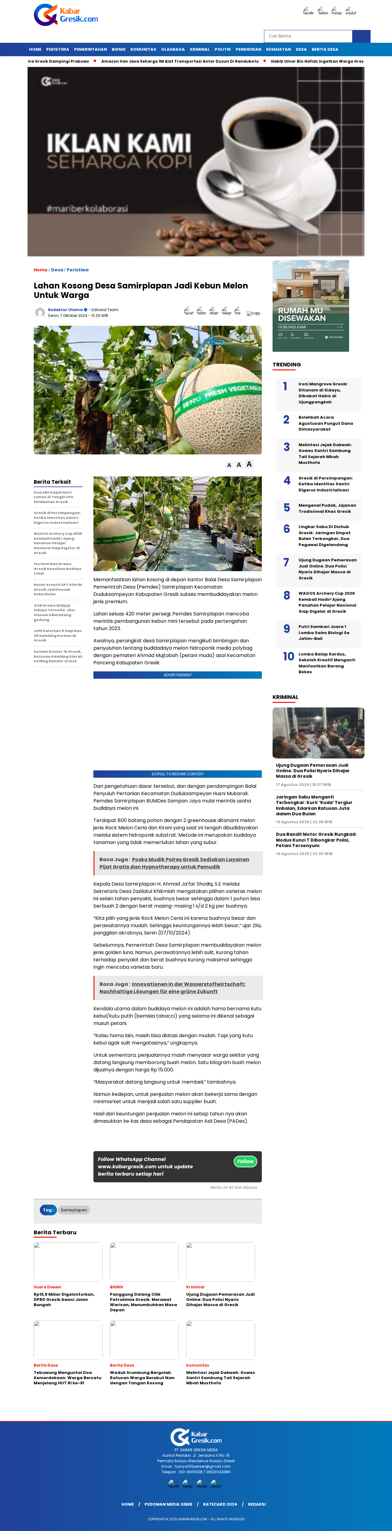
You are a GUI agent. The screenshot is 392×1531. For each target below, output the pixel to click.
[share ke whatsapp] (215, 313)
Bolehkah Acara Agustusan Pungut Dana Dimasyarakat (326, 423)
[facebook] (309, 13)
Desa (301, 49)
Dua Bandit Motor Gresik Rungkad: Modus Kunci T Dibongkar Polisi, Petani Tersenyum (316, 839)
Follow (245, 1161)
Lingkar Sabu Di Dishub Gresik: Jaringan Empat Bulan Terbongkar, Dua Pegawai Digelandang (325, 536)
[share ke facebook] (190, 313)
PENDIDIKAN (248, 49)
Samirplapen (74, 1210)
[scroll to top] (375, 1521)
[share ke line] (240, 313)
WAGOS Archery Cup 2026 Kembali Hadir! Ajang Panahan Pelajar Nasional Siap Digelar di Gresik (327, 602)
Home (35, 49)
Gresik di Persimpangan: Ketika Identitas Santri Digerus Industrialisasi (326, 484)
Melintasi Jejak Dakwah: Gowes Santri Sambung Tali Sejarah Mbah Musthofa (325, 454)
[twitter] (323, 13)
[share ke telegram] (228, 313)
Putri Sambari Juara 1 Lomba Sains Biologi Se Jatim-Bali (324, 632)
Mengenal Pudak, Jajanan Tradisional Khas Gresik (327, 508)
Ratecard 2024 (220, 1504)
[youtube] (351, 13)
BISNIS (119, 49)
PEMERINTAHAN (90, 49)
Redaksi (257, 1504)
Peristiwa (57, 49)
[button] (229, 465)
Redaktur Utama (65, 309)
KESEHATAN (278, 49)
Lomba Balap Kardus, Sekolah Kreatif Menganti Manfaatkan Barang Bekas (327, 663)
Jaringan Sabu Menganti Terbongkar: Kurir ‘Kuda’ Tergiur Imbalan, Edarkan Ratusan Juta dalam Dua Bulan (314, 805)
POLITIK (223, 49)
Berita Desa (325, 49)
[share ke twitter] (203, 313)
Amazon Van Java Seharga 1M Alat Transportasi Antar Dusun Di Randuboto (139, 61)
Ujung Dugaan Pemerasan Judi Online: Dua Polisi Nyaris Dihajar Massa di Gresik (328, 569)
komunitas (143, 49)
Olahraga (173, 49)
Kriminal (200, 49)
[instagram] (337, 13)
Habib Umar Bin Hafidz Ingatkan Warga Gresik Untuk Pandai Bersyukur (304, 61)
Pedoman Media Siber (168, 1504)
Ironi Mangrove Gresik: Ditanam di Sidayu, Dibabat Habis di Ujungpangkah (323, 393)
